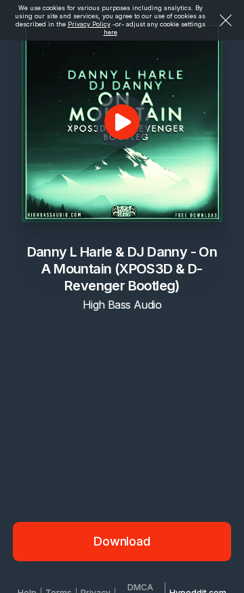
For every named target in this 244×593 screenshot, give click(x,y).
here (110, 32)
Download (122, 541)
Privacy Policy (89, 24)
